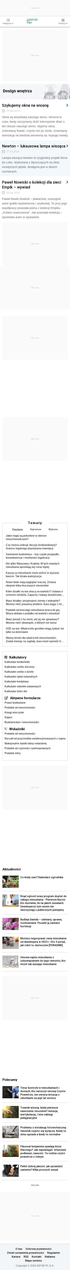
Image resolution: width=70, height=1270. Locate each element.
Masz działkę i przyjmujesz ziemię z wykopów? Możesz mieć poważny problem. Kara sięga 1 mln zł (34, 602)
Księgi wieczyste (14, 712)
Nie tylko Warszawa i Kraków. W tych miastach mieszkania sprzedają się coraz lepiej (32, 565)
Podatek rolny (13, 753)
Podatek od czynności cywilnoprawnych (28, 748)
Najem (8, 717)
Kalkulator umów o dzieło (19, 671)
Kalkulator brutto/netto (17, 662)
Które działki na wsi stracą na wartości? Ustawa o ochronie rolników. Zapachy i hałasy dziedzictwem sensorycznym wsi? (35, 593)
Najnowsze (35, 529)
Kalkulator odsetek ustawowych (23, 686)
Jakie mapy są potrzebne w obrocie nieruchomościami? (26, 537)
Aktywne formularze (25, 698)
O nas (18, 1248)
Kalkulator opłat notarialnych (21, 676)
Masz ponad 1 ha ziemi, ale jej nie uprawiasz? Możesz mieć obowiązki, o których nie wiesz (32, 621)
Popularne (17, 529)
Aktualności (11, 869)
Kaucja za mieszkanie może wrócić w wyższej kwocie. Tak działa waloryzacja (32, 574)
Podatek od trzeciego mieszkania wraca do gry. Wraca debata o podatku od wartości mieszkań (33, 612)
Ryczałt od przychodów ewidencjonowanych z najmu (35, 738)
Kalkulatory (17, 657)
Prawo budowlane (15, 702)
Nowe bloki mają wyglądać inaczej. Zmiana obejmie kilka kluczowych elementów (31, 584)
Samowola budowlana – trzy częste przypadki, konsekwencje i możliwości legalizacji (32, 556)
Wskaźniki (17, 729)
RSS (26, 1256)
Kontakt (37, 1256)
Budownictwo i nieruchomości (22, 722)
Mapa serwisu (33, 1260)
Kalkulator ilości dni (16, 691)
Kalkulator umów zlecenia (19, 666)
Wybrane (53, 529)
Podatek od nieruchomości (20, 707)
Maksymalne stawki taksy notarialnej (26, 743)
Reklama (50, 1256)
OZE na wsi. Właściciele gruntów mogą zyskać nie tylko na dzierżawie (35, 630)
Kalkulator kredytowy (17, 681)
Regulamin (53, 1252)
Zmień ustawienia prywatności (25, 1252)
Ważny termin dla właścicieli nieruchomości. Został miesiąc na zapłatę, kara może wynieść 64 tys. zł (34, 639)
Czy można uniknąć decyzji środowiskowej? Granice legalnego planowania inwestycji (31, 547)
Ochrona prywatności (38, 1248)
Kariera (16, 1256)
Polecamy (9, 1079)
